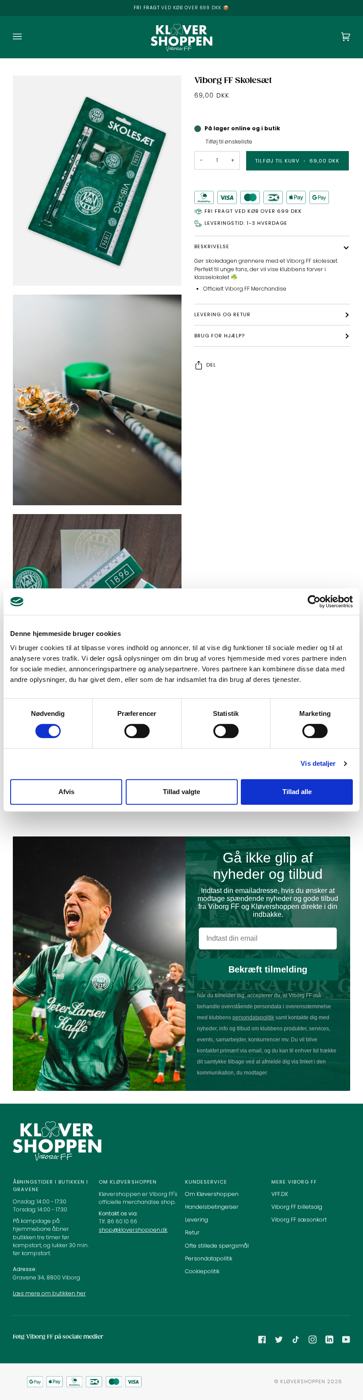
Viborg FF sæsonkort (299, 1219)
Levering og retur (222, 314)
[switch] (137, 731)
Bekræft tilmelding (267, 969)
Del (211, 364)
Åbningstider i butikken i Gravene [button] (50, 1185)
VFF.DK (279, 1194)
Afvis (66, 791)
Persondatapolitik (208, 1258)
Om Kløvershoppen (212, 1194)
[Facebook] (262, 1339)
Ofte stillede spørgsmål (217, 1245)
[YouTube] (346, 1339)
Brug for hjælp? (219, 335)
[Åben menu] (26, 37)
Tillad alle (297, 791)
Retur (192, 1232)
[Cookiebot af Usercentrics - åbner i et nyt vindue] (314, 601)
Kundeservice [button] (206, 1181)
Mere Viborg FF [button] (294, 1181)
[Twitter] (279, 1339)
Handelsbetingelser (212, 1207)
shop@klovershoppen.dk (133, 1230)
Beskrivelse (211, 246)
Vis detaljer (318, 763)
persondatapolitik (253, 1017)
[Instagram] (313, 1339)
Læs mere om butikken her (49, 1293)
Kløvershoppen (302, 1381)
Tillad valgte (181, 791)
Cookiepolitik (202, 1271)
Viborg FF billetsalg (296, 1207)
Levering (196, 1219)
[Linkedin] (329, 1339)
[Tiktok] (296, 1339)
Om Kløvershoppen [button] (127, 1181)
